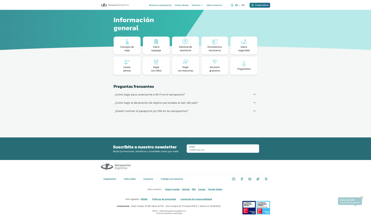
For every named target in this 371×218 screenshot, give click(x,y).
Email (192, 147)
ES (236, 5)
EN (243, 5)
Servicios (196, 5)
